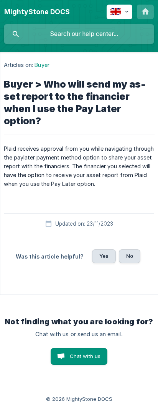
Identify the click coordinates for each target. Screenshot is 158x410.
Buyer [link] (42, 65)
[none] (37, 12)
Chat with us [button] (85, 356)
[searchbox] (79, 34)
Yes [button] (104, 256)
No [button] (129, 256)
